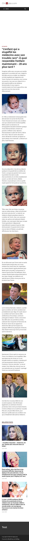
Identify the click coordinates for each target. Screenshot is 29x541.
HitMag (17, 539)
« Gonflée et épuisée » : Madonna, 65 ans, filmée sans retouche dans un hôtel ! (14, 444)
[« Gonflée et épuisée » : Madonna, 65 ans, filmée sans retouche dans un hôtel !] (14, 441)
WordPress (10, 539)
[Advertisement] (14, 28)
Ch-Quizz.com (14, 536)
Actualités (4, 46)
